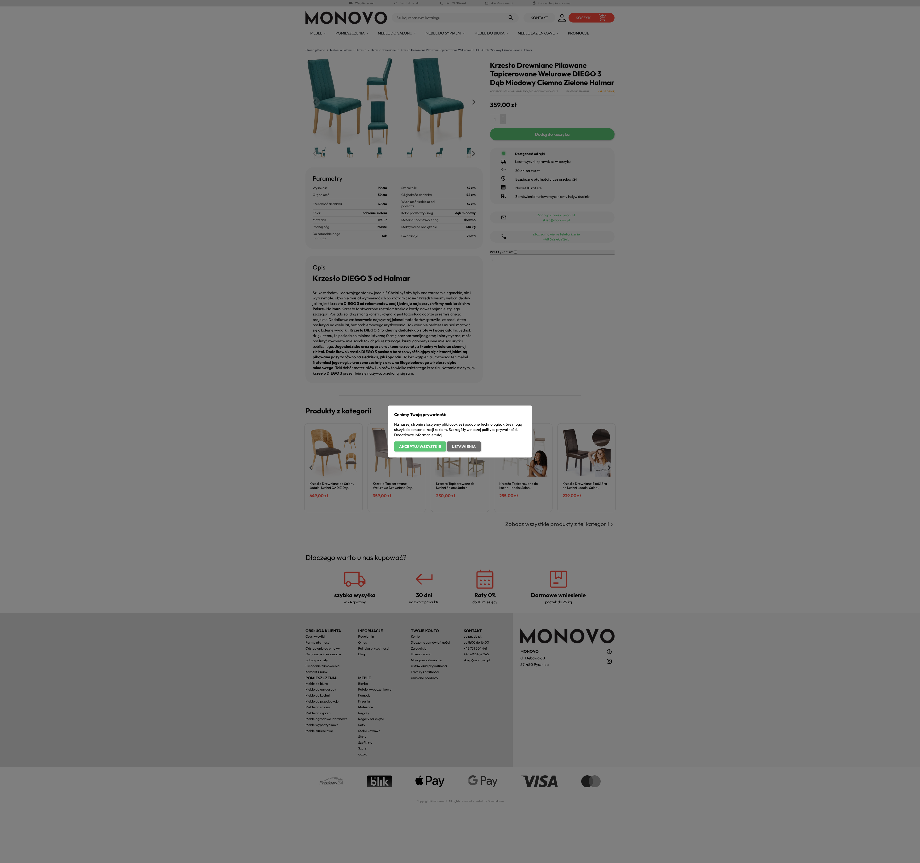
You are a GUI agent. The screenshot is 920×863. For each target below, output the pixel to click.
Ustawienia (464, 446)
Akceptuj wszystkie (420, 446)
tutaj (438, 434)
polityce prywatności (499, 429)
